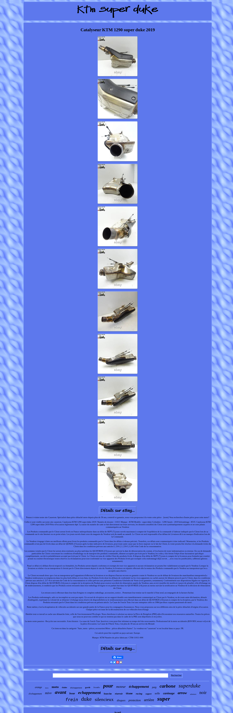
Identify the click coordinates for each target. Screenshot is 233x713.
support (149, 694)
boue (72, 693)
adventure (193, 694)
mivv (48, 693)
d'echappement (35, 694)
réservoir (119, 694)
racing (139, 693)
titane (129, 693)
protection (135, 700)
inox (47, 688)
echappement (89, 692)
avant (60, 692)
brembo (97, 687)
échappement (139, 687)
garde (87, 687)
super (163, 699)
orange (38, 687)
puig (154, 687)
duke (86, 699)
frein (71, 699)
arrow (182, 693)
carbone (167, 686)
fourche (108, 693)
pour (108, 686)
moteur (121, 687)
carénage (169, 693)
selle (157, 693)
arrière (149, 700)
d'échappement (76, 688)
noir (203, 692)
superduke (190, 686)
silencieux (104, 699)
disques (121, 700)
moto (55, 687)
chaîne (64, 687)
